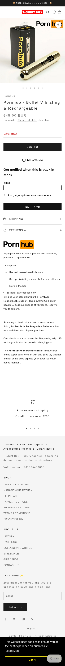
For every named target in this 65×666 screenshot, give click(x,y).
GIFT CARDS (10, 559)
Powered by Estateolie (44, 636)
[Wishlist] (53, 12)
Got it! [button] (32, 659)
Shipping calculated (27, 120)
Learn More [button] (13, 650)
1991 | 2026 (10, 542)
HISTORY (8, 536)
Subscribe (15, 607)
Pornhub (9, 95)
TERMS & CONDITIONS (16, 513)
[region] (32, 411)
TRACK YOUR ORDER (16, 484)
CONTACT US (11, 565)
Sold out (32, 147)
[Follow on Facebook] (5, 619)
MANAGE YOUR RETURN (17, 490)
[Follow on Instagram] (23, 619)
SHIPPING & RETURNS (16, 507)
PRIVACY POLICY (13, 519)
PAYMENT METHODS (15, 501)
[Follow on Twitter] (14, 619)
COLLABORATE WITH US (17, 547)
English (31, 629)
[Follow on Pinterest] (32, 619)
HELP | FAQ (10, 496)
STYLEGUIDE (11, 553)
